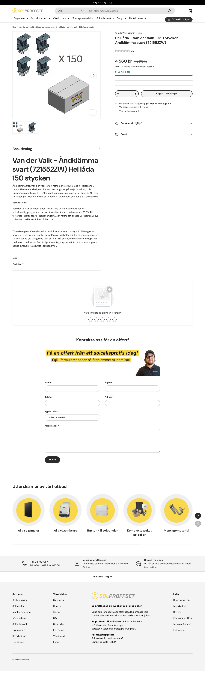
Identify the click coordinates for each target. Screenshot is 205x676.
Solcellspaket (19, 624)
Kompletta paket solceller (139, 533)
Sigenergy (58, 600)
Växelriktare (19, 618)
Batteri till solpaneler (102, 531)
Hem (14, 27)
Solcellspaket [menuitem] (103, 18)
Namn (48, 382)
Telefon (48, 397)
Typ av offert (51, 411)
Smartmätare (19, 636)
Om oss (177, 612)
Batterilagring (19, 600)
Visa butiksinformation (130, 111)
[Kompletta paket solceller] (139, 510)
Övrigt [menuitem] (120, 18)
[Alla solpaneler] (28, 510)
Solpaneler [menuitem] (20, 18)
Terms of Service (182, 624)
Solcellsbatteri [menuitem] (39, 18)
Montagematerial (176, 531)
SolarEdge (58, 624)
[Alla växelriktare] (65, 510)
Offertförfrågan (181, 600)
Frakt (133, 66)
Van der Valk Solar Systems (128, 33)
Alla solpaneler (28, 531)
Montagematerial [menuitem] (81, 18)
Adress (108, 397)
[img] (122, 51)
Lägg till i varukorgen (166, 93)
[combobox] (115, 11)
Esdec (56, 642)
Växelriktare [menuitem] (59, 18)
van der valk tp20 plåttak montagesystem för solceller (37, 27)
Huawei (57, 606)
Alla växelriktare (65, 531)
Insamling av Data (183, 618)
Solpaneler (18, 606)
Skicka (52, 459)
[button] (190, 11)
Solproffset (24, 659)
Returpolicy (179, 630)
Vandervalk (59, 636)
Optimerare (18, 630)
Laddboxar (18, 642)
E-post (108, 382)
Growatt (57, 612)
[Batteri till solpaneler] (102, 510)
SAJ (55, 618)
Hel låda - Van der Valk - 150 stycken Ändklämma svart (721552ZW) (76, 27)
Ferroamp (58, 630)
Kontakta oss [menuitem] (136, 18)
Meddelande (51, 425)
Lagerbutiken (180, 606)
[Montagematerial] (176, 510)
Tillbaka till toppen (102, 576)
